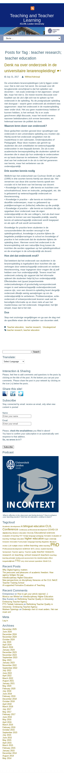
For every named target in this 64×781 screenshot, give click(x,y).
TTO (17, 560)
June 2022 (7, 673)
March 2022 (7, 678)
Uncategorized (49, 327)
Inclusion (5, 542)
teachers (45, 555)
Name (5, 413)
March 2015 (7, 745)
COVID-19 (53, 529)
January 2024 (8, 650)
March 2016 (7, 725)
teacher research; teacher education (23, 330)
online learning (31, 545)
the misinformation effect (43, 558)
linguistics (45, 542)
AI (22, 526)
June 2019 (7, 694)
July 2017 (6, 709)
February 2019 (8, 696)
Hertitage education (16, 539)
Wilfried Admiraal (32, 77)
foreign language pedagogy (33, 536)
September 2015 (9, 732)
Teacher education (15, 327)
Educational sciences (44, 532)
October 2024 (8, 639)
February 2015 (8, 748)
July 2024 (6, 642)
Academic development (11, 526)
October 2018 (8, 701)
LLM (9, 546)
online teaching (44, 546)
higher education (34, 538)
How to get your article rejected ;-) (32, 594)
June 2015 (7, 738)
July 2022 (6, 670)
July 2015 (6, 735)
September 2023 (9, 657)
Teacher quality (30, 552)
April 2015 (6, 743)
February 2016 (8, 727)
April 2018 (6, 704)
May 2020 (6, 686)
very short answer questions (31, 561)
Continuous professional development (33, 530)
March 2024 (7, 647)
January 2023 (8, 663)
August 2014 (8, 756)
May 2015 (6, 740)
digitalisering (7, 533)
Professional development (12, 549)
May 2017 (6, 712)
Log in (5, 621)
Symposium (6, 552)
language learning (34, 542)
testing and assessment (25, 558)
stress (37, 549)
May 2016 (6, 719)
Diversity (30, 533)
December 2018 (9, 699)
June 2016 (7, 717)
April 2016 (6, 722)
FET (21, 536)
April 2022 (6, 676)
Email (5, 420)
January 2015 (8, 751)
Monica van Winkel (11, 597)
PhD (54, 544)
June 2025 (7, 632)
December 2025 (9, 629)
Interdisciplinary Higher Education (17, 578)
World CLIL (47, 561)
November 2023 (9, 655)
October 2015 (8, 730)
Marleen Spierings (10, 609)
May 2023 (6, 660)
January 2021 (8, 683)
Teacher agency (18, 552)
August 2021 (8, 681)
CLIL (48, 526)
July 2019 (6, 691)
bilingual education (34, 526)
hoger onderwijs (50, 539)
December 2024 (9, 634)
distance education (19, 533)
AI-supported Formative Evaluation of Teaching (23, 585)
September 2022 (9, 668)
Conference (10, 529)
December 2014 (9, 753)
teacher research (33, 327)
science (26, 548)
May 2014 (6, 758)
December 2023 (9, 652)
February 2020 (8, 689)
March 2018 (7, 707)
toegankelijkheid (8, 561)
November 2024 (9, 637)
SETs (33, 549)
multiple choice (17, 546)
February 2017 (8, 714)
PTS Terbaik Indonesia (12, 604)
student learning (47, 549)
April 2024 (6, 645)
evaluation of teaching (10, 536)
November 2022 (9, 665)
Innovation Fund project (18, 542)
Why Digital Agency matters (14, 570)
